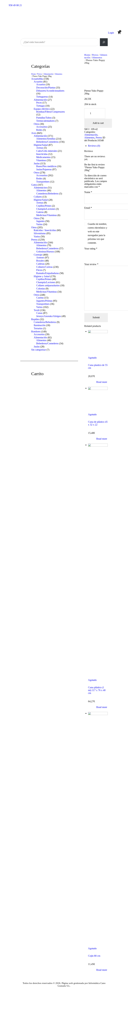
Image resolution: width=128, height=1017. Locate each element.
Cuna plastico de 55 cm (98, 366)
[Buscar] (104, 42)
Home (87, 55)
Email (88, 207)
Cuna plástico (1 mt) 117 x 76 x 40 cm (97, 690)
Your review (91, 264)
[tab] (98, 145)
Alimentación (91, 134)
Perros (95, 55)
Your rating (90, 248)
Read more (101, 382)
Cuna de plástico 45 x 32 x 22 (98, 423)
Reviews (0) (94, 145)
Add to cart (98, 123)
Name (88, 192)
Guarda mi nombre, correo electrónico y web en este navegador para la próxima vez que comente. (97, 233)
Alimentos (97, 57)
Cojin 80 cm (94, 955)
